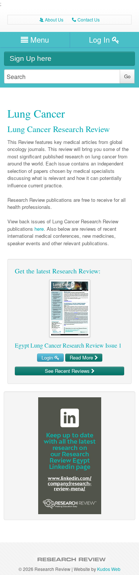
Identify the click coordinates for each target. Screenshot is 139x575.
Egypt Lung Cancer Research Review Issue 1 (68, 345)
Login (48, 357)
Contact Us (86, 19)
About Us (51, 19)
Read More (82, 357)
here (39, 228)
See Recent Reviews (68, 370)
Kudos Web (108, 569)
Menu (38, 39)
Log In (100, 39)
